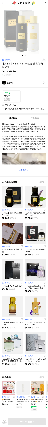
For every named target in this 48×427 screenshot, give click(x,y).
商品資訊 (13, 118)
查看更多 (22, 170)
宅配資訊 (35, 118)
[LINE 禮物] (24, 2)
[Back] (2, 2)
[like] (22, 209)
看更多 (42, 182)
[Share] (44, 59)
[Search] (45, 2)
